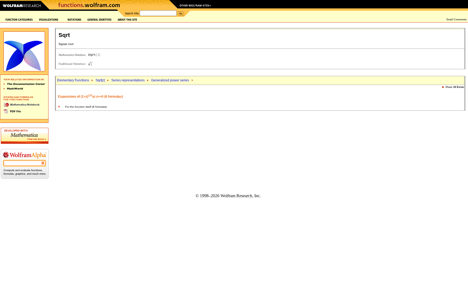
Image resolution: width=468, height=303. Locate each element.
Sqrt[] (100, 80)
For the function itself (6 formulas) (86, 106)
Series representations (128, 80)
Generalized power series (170, 80)
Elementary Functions (73, 80)
